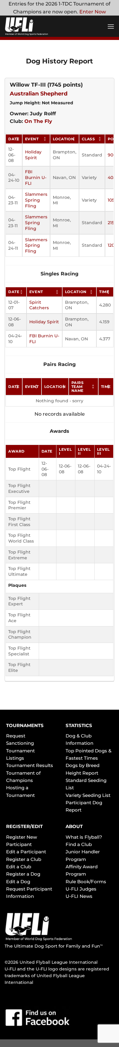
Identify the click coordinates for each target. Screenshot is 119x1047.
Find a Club (79, 844)
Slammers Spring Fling (36, 200)
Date (14, 139)
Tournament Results (29, 765)
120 (111, 245)
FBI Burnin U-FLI (35, 177)
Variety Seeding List (88, 795)
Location (63, 139)
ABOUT (74, 826)
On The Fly (38, 121)
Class (88, 139)
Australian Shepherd (38, 93)
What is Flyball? (84, 837)
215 (111, 222)
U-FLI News (79, 896)
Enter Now (92, 12)
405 (112, 177)
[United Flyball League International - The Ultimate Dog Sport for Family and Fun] (41, 26)
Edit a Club (18, 867)
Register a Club (23, 859)
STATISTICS (79, 725)
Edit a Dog (18, 881)
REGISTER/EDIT (24, 826)
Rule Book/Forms (86, 881)
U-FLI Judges (81, 889)
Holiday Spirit (33, 154)
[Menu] (110, 26)
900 (112, 155)
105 (111, 200)
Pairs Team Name (77, 386)
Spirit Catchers (39, 305)
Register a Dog (23, 874)
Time (104, 291)
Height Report (82, 773)
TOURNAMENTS (25, 725)
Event (32, 139)
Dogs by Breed (82, 765)
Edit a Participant (26, 852)
